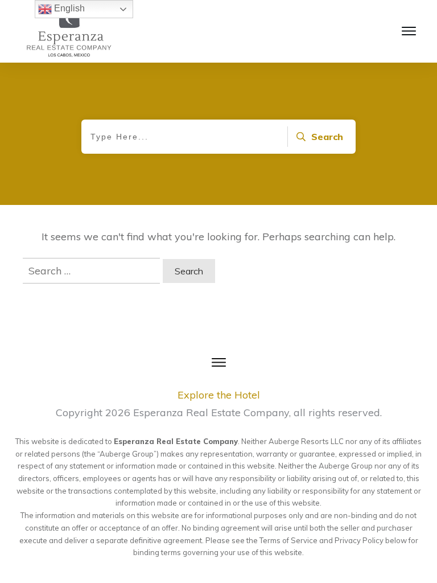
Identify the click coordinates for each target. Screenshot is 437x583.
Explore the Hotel (219, 394)
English (68, 8)
